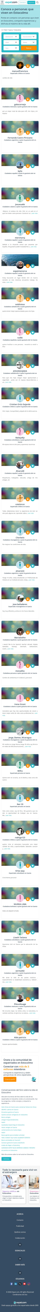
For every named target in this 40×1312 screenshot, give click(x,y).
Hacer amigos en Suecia (9, 1127)
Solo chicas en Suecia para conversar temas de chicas (18, 1107)
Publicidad (20, 1226)
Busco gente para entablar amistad (12, 1135)
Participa (6, 1159)
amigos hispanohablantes (9, 1119)
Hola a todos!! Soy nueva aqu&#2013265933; (15, 1137)
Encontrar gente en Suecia (10, 1112)
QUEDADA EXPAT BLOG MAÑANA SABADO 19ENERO (18, 1148)
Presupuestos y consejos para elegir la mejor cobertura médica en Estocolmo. (13, 1198)
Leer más (35, 213)
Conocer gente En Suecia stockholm (13, 1142)
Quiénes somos (20, 1232)
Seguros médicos (9, 1191)
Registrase (31, 2)
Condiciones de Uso (20, 1294)
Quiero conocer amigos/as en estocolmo (14, 1114)
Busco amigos (5, 1117)
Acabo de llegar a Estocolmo (10, 1145)
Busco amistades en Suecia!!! (10, 1140)
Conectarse (23, 2)
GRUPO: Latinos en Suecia (9, 1109)
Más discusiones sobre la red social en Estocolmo (17, 1154)
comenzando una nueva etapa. (11, 1130)
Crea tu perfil (10, 1079)
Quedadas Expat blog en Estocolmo (12, 1125)
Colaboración (20, 1238)
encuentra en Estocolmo (9, 1150)
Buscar (28, 48)
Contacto (20, 1220)
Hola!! (3, 1122)
